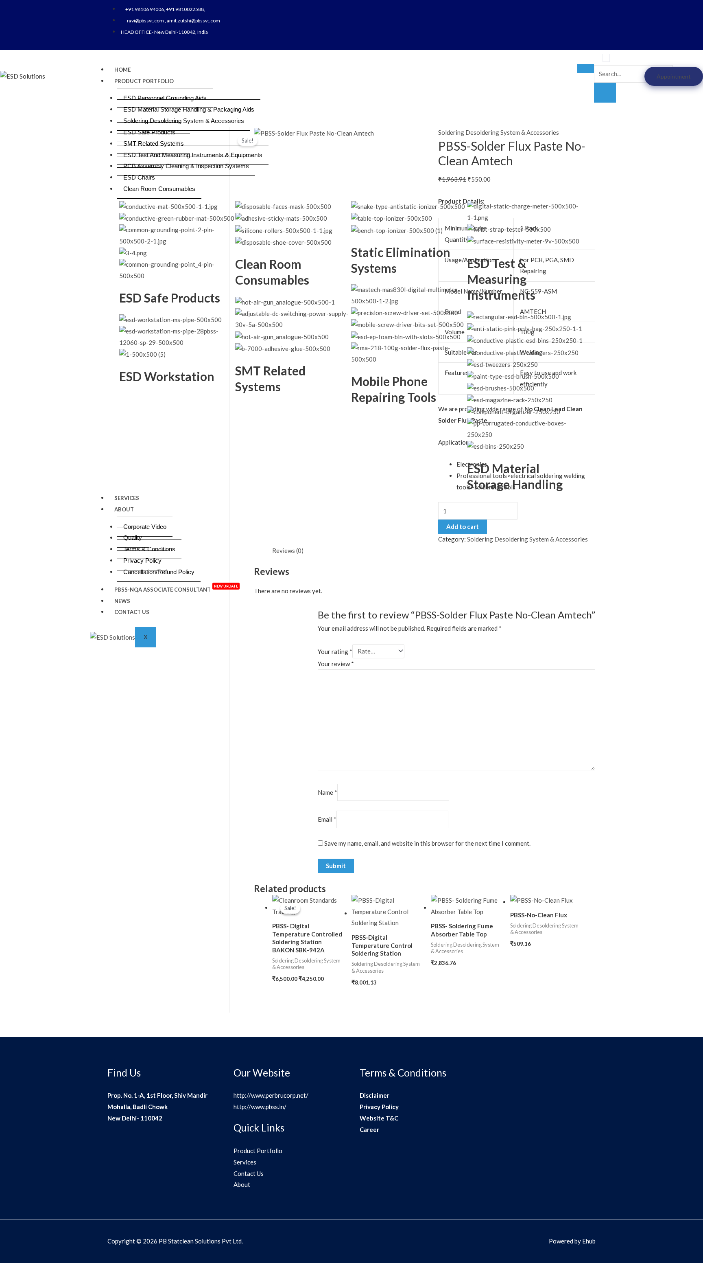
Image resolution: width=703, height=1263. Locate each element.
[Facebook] (557, 9)
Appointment (674, 76)
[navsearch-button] (606, 58)
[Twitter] (566, 9)
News (122, 601)
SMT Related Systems (153, 143)
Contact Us (131, 612)
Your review (336, 663)
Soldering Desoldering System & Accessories (183, 120)
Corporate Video (144, 526)
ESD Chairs (139, 177)
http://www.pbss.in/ (260, 1106)
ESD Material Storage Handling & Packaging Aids (188, 109)
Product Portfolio (144, 81)
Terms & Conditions (149, 549)
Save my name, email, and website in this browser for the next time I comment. (427, 843)
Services (126, 498)
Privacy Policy (142, 560)
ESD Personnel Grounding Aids (165, 97)
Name (327, 792)
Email (327, 819)
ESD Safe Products (149, 132)
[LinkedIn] (574, 9)
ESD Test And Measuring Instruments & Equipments (192, 154)
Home (122, 69)
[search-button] (605, 93)
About (124, 509)
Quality (132, 537)
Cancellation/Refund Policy (158, 571)
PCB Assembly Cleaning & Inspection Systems (186, 165)
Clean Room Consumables (159, 188)
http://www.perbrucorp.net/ (271, 1095)
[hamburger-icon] (585, 68)
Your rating (335, 651)
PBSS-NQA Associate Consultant (176, 588)
